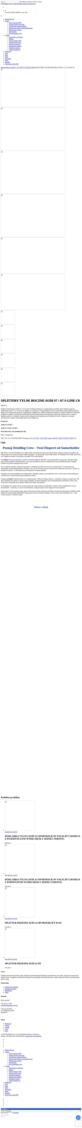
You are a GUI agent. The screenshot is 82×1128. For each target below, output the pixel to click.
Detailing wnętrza (14, 1079)
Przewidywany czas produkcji (11, 431)
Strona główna (5, 67)
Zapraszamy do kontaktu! (33, 1036)
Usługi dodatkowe (14, 1080)
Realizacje (8, 1024)
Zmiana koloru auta (15, 1073)
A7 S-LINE (43, 438)
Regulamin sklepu (10, 989)
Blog (6, 1031)
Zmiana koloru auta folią (16, 1055)
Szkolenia (8, 1089)
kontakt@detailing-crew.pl (9, 1005)
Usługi (7, 1025)
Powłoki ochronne (14, 1075)
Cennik (7, 1027)
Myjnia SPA (13, 1062)
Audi (12, 67)
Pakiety (11, 1070)
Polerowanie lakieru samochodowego (20, 1059)
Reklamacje (8, 990)
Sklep (6, 992)
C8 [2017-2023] (30, 67)
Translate (15, 1113)
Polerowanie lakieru (15, 1077)
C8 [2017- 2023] (57, 438)
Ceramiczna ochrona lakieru (17, 1057)
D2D (6, 1088)
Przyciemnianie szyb (15, 1064)
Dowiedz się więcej (11, 832)
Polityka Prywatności (11, 987)
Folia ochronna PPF (15, 1053)
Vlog (6, 1029)
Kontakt (7, 1093)
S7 (24, 67)
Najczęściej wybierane (16, 1068)
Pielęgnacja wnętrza (15, 1061)
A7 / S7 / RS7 (18, 67)
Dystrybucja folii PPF (11, 1095)
